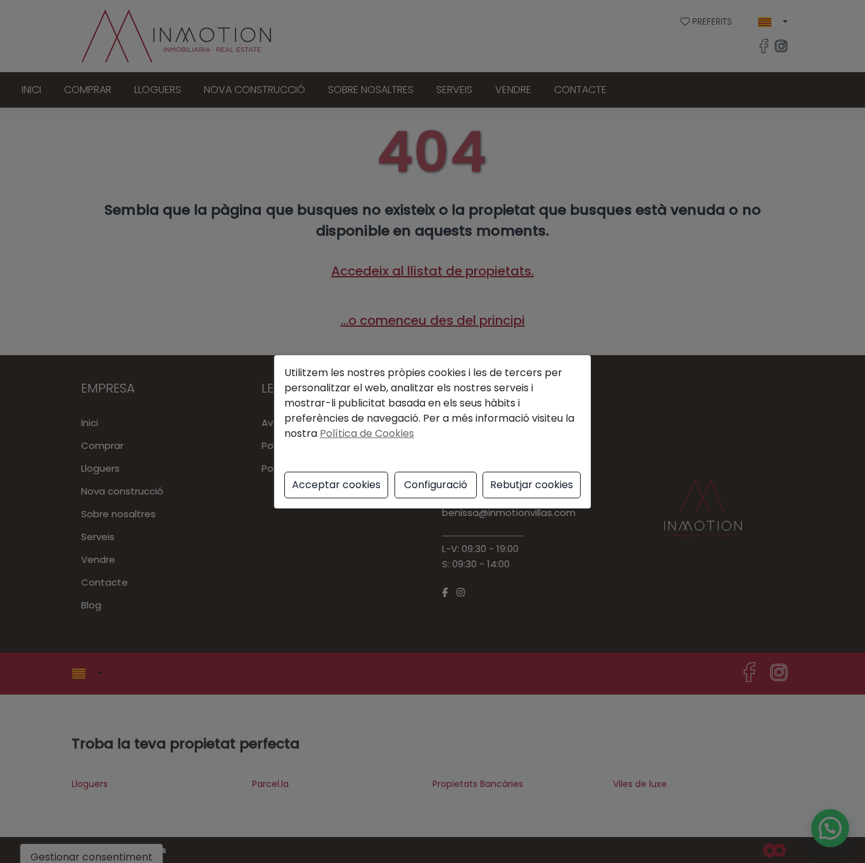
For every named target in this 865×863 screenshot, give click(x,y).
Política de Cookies (367, 433)
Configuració (435, 484)
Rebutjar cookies (531, 484)
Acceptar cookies (336, 484)
